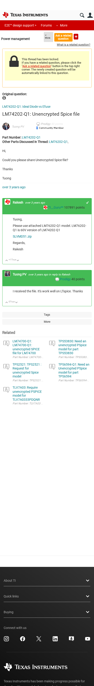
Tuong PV (18, 126)
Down (18, 261)
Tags (47, 314)
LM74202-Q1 (31, 137)
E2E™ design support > (20, 25)
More (63, 25)
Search (82, 15)
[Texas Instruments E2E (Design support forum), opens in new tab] (71, 640)
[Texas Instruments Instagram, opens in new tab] (6, 640)
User (90, 15)
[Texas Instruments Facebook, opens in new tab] (22, 640)
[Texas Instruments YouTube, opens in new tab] (87, 640)
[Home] (25, 15)
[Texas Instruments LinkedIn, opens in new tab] (55, 640)
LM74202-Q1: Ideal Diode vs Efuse (26, 106)
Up (7, 261)
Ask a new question (76, 36)
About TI (10, 580)
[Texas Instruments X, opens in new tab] (39, 640)
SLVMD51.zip (22, 236)
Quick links (11, 596)
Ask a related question (63, 37)
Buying (8, 612)
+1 (87, 202)
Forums (46, 25)
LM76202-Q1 (58, 142)
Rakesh (18, 202)
